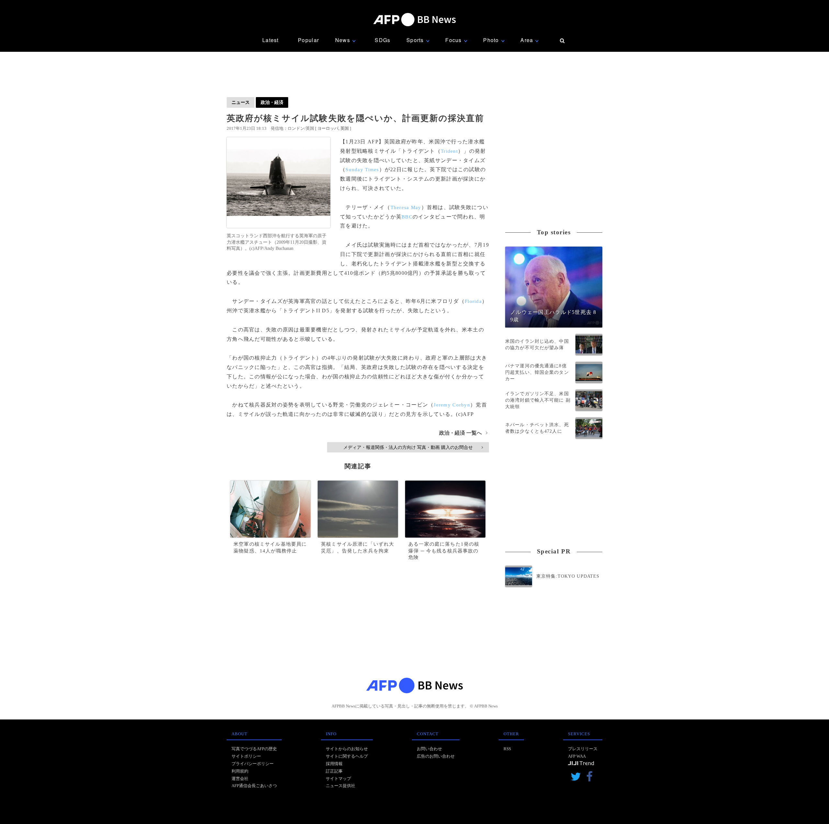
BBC (407, 216)
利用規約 (240, 771)
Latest (270, 40)
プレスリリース (582, 748)
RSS (507, 748)
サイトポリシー (246, 756)
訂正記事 (334, 771)
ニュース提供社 (340, 785)
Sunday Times (362, 169)
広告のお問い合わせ (436, 756)
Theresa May (406, 207)
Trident (449, 151)
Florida (473, 301)
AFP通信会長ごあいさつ (254, 785)
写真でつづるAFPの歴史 (254, 748)
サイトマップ (338, 778)
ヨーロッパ (327, 128)
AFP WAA (577, 756)
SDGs (382, 40)
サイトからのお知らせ (347, 748)
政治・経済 (272, 102)
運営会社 (240, 778)
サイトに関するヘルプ (347, 756)
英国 (344, 128)
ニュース (241, 102)
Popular (308, 40)
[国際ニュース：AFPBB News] (414, 19)
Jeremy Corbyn (452, 404)
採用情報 (334, 763)
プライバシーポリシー (253, 763)
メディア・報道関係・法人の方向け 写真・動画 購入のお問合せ (413, 447)
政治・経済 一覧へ (463, 433)
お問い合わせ (429, 748)
